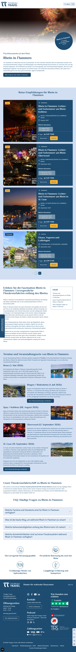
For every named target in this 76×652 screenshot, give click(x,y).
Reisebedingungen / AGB (28, 645)
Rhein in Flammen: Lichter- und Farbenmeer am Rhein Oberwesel (52, 153)
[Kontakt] (74, 630)
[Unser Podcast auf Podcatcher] (34, 622)
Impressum (15, 645)
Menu (68, 4)
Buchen (54, 138)
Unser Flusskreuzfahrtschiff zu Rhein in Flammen (62, 301)
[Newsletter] (74, 637)
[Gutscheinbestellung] (74, 644)
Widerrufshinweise (43, 645)
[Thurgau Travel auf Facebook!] (32, 594)
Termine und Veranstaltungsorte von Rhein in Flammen (62, 295)
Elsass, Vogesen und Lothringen (48, 239)
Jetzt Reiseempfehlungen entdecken (40, 401)
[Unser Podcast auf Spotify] (28, 622)
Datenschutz (54, 645)
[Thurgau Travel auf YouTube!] (35, 594)
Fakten (62, 645)
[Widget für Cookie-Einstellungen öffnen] (2, 649)
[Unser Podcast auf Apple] (31, 622)
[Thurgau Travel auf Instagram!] (28, 594)
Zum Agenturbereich (11, 618)
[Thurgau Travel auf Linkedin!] (39, 594)
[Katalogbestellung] (74, 640)
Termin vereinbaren (34, 606)
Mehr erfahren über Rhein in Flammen (16, 75)
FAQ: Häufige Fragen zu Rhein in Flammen (60, 305)
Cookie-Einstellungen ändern (38, 648)
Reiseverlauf (43, 138)
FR (72, 585)
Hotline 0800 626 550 (34, 602)
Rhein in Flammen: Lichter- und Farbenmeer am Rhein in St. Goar (53, 196)
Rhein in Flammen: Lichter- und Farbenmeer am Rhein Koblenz (52, 109)
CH (69, 585)
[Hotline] (74, 633)
